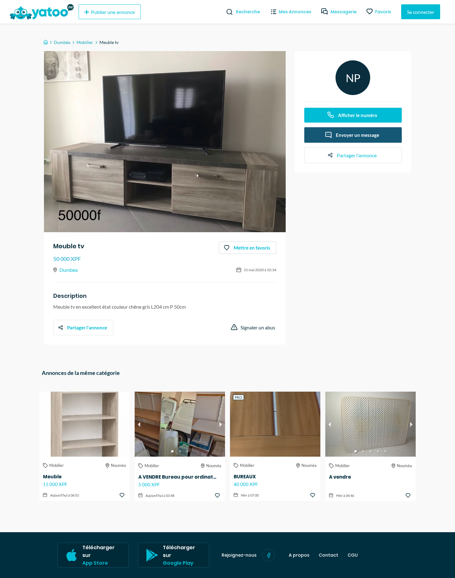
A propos (299, 555)
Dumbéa (62, 42)
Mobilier (84, 42)
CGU (353, 555)
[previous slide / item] (139, 424)
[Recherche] (227, 11)
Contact (328, 555)
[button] (172, 451)
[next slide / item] (220, 424)
